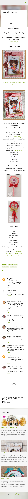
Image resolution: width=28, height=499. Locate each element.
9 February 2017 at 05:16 (18, 315)
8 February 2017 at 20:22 (12, 280)
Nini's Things (18, 137)
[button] (3, 17)
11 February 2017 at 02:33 (16, 366)
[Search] (26, 2)
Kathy (8, 366)
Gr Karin (9, 295)
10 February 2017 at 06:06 (18, 345)
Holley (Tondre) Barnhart (14, 336)
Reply (8, 287)
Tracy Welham (11, 279)
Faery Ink (4, 264)
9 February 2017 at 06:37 (17, 326)
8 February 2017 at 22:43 (12, 292)
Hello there (4, 452)
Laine (8, 301)
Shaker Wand (13, 266)
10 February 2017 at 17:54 (13, 357)
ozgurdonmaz (17, 496)
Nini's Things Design (12, 264)
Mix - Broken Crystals (14, 256)
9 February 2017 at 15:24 (12, 337)
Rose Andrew (5, 266)
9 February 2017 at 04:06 (16, 301)
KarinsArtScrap (11, 290)
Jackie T (9, 326)
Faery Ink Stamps (14, 35)
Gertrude (9, 315)
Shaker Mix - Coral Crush (14, 253)
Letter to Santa (5, 478)
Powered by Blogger (14, 494)
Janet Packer (10, 356)
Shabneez (10, 345)
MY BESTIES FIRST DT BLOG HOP (9, 427)
